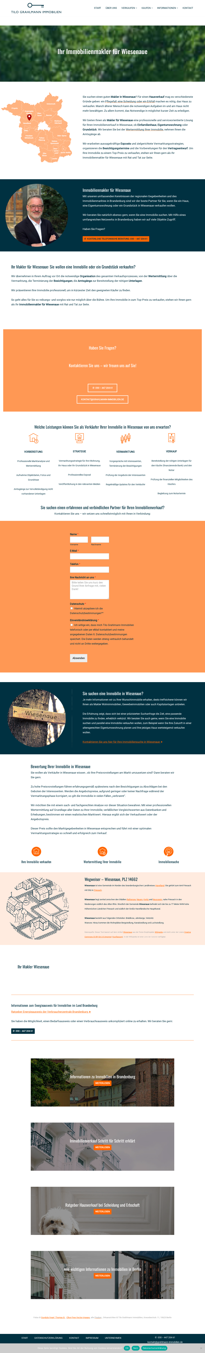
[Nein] (201, 1348)
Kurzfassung (118, 937)
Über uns (111, 8)
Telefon (75, 564)
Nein (135, 1348)
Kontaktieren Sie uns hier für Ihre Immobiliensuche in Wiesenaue (121, 741)
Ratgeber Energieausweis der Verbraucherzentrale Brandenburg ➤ (51, 1011)
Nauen (140, 899)
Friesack (98, 890)
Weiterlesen (102, 1083)
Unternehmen (113, 1338)
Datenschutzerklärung (48, 1338)
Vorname (74, 544)
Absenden (79, 658)
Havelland (159, 885)
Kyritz (146, 899)
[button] (136, 8)
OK (126, 1348)
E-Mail (74, 550)
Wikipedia (159, 932)
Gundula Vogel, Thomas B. (53, 1317)
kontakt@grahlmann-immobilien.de (165, 1342)
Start (97, 8)
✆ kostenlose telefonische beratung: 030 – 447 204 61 (116, 238)
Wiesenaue (127, 932)
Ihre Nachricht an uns (83, 577)
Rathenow (131, 899)
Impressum (92, 1338)
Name (74, 534)
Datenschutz (78, 603)
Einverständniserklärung (84, 620)
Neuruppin (157, 899)
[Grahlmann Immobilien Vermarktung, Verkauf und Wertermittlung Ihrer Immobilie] (36, 8)
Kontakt (188, 8)
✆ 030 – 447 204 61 (23, 1031)
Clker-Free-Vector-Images (78, 1317)
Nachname (96, 544)
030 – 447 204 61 (166, 1337)
